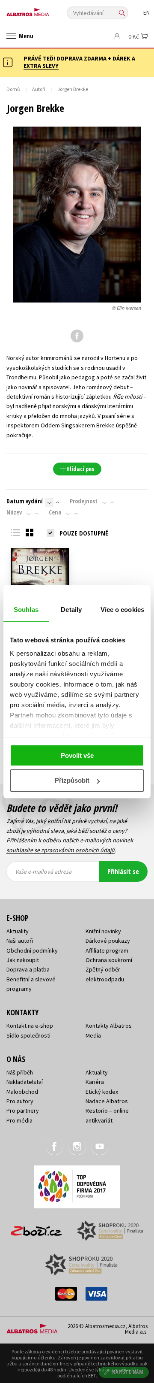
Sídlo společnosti (28, 1035)
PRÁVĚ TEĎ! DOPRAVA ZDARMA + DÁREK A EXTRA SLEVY (79, 62)
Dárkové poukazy (108, 940)
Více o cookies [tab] (122, 609)
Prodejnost (84, 501)
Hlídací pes (80, 469)
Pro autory (19, 1101)
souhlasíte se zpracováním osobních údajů (60, 850)
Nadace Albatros (107, 1101)
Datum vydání (24, 501)
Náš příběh (19, 1072)
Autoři (38, 89)
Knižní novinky (103, 931)
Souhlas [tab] (26, 609)
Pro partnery (22, 1110)
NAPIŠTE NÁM (128, 1372)
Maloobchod (22, 1092)
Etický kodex (102, 1092)
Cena (55, 512)
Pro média (19, 1120)
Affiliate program (107, 950)
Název (14, 512)
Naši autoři (19, 940)
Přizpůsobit (72, 780)
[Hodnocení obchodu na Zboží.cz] (36, 1227)
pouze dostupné (83, 533)
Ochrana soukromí (109, 960)
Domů (13, 89)
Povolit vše (77, 755)
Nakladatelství (24, 1082)
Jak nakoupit (22, 960)
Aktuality (17, 931)
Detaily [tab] (71, 609)
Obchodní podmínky (32, 950)
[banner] (44, 10)
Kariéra (95, 1082)
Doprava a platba (28, 969)
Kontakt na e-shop (29, 1025)
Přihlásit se (123, 871)
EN (146, 12)
